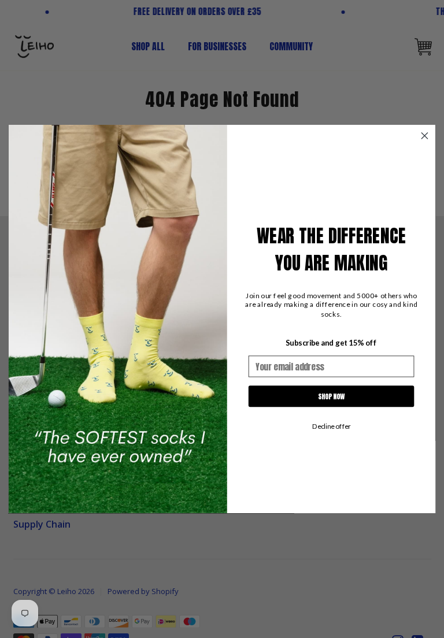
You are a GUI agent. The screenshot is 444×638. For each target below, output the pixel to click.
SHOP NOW (331, 396)
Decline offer (331, 426)
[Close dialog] (424, 135)
